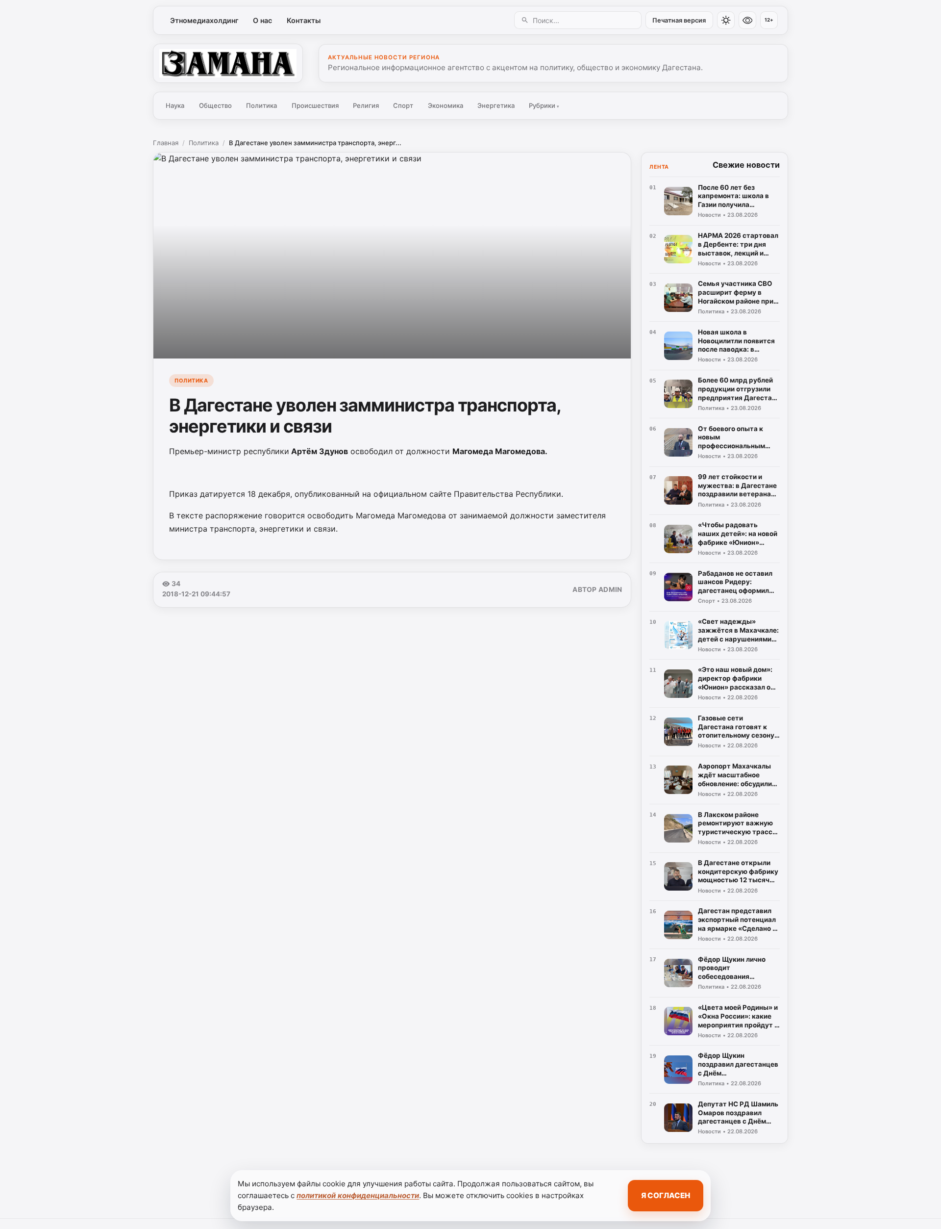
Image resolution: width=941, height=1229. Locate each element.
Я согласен (665, 1195)
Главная (165, 143)
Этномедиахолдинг (204, 20)
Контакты (304, 20)
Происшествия (315, 105)
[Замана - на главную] (228, 63)
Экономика (445, 105)
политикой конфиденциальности (358, 1195)
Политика (261, 105)
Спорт (403, 105)
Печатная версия (679, 20)
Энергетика (496, 105)
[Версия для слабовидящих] (747, 20)
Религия (366, 105)
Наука (175, 105)
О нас (262, 20)
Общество (215, 105)
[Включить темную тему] (726, 20)
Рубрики (544, 105)
